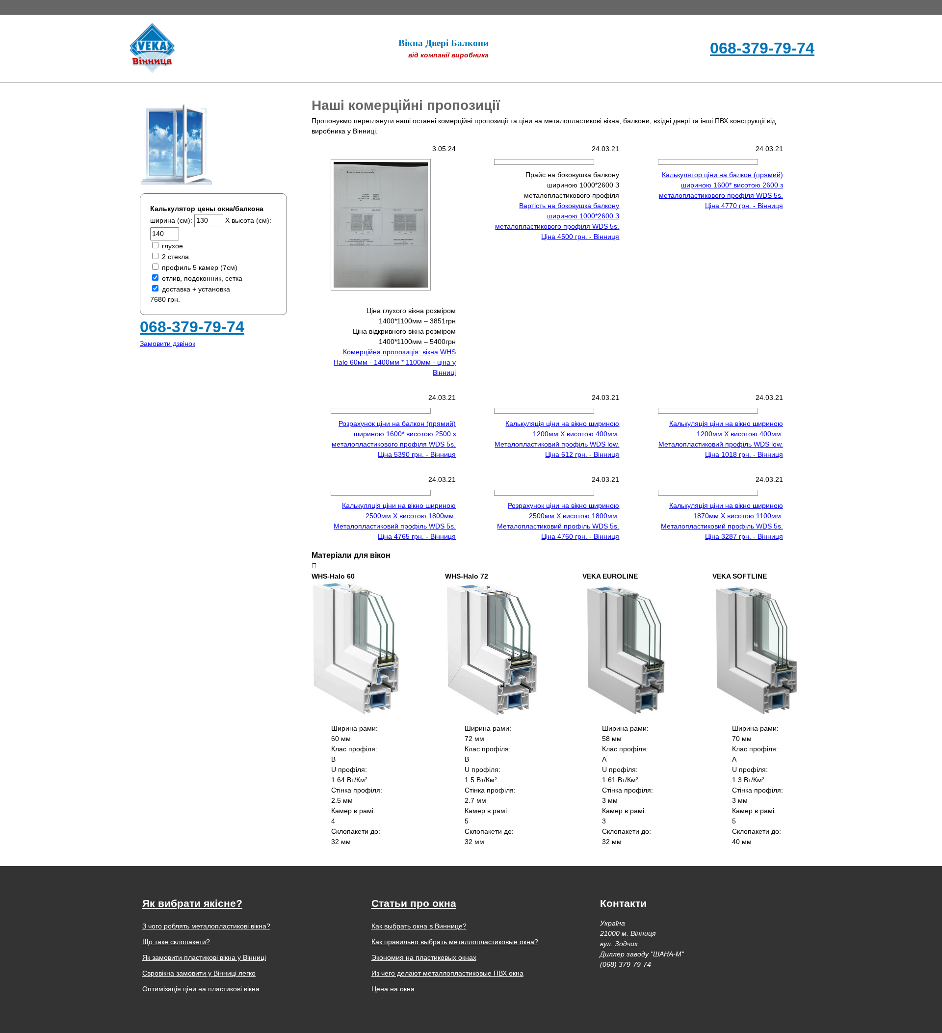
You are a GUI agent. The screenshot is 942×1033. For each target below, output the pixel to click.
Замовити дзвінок (167, 343)
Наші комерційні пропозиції (406, 105)
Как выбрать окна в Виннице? (419, 926)
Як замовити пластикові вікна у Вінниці (204, 957)
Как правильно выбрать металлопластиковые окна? (454, 942)
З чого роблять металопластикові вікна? (206, 926)
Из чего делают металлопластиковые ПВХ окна (447, 973)
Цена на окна (393, 989)
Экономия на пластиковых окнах (423, 957)
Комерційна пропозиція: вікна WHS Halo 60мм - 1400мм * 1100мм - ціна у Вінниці (395, 362)
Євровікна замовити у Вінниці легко (199, 973)
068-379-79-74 (762, 48)
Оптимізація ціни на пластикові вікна (201, 989)
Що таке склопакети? (176, 942)
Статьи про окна (413, 903)
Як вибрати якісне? (192, 903)
